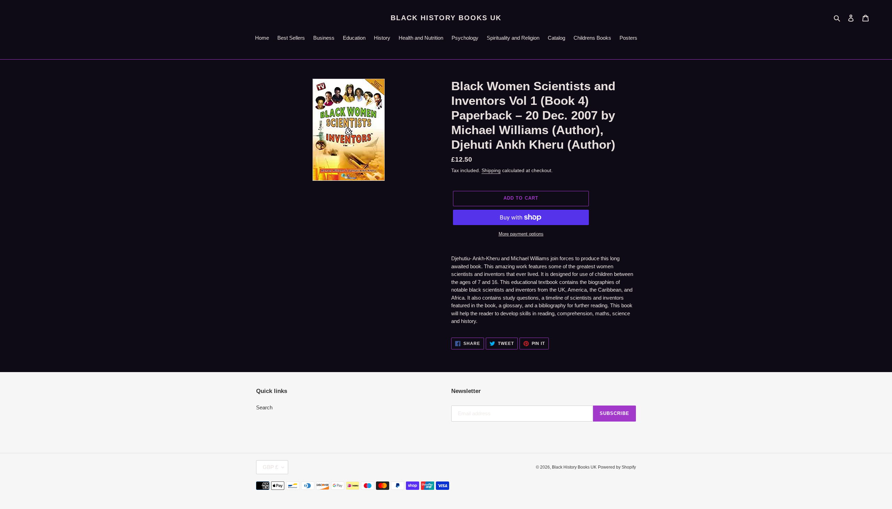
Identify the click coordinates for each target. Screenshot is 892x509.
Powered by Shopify (617, 467)
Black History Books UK (446, 18)
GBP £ (270, 467)
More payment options (521, 234)
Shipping (491, 170)
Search (264, 407)
